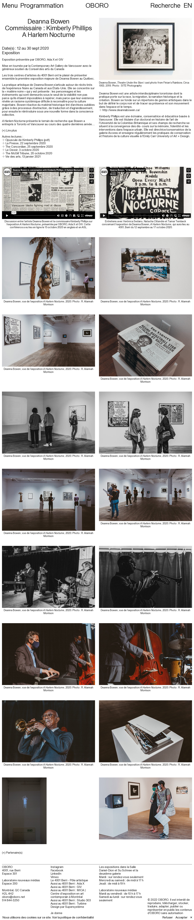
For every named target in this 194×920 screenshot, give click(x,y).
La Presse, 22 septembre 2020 (25, 143)
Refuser (167, 917)
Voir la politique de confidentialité (73, 917)
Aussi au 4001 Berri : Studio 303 (71, 900)
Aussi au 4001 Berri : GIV (66, 887)
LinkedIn (56, 873)
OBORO (97, 5)
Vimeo (55, 877)
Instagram (57, 867)
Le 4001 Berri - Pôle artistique (69, 880)
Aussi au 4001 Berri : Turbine (68, 903)
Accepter (181, 917)
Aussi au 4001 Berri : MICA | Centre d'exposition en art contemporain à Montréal (68, 893)
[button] (48, 852)
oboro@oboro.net (13, 896)
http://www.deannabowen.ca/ (121, 110)
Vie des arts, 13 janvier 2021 (23, 156)
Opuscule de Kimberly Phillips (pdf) (27, 140)
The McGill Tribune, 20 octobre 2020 (28, 153)
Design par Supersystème (67, 906)
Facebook (57, 870)
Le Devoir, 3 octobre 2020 (22, 149)
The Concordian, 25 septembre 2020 (29, 146)
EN (188, 5)
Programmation (41, 5)
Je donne (56, 913)
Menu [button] (10, 5)
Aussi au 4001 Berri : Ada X (68, 883)
